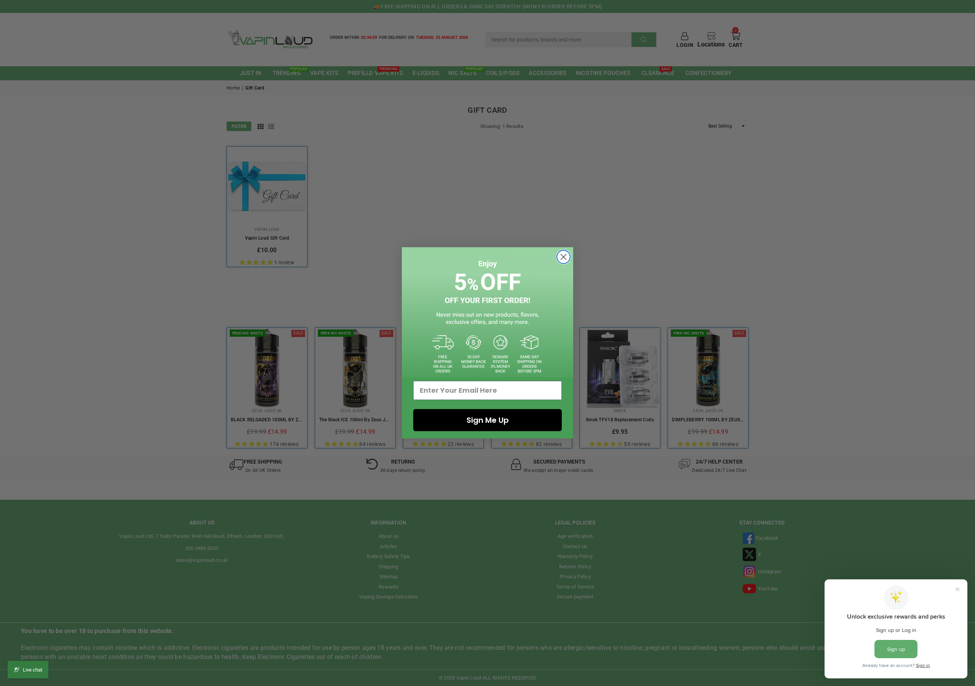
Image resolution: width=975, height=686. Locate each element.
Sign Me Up (488, 420)
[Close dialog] (563, 257)
